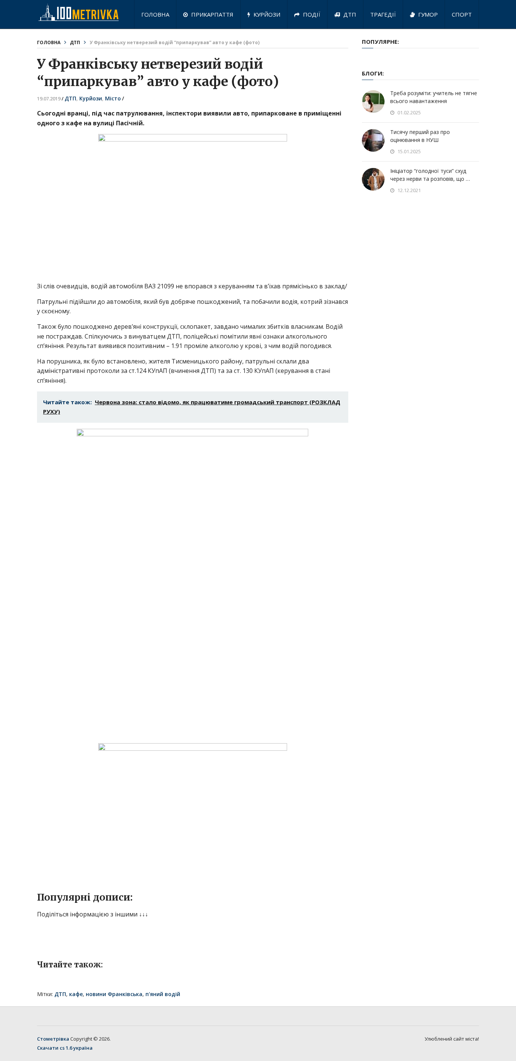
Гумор (427, 14)
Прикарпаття (211, 14)
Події (310, 14)
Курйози (266, 14)
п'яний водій (162, 994)
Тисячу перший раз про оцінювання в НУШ (420, 135)
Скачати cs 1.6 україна (65, 1047)
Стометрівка (53, 1038)
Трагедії (383, 14)
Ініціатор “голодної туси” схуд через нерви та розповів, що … (430, 174)
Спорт (462, 14)
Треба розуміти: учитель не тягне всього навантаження (433, 97)
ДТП (349, 14)
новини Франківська (114, 994)
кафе (76, 994)
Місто (113, 98)
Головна (155, 14)
